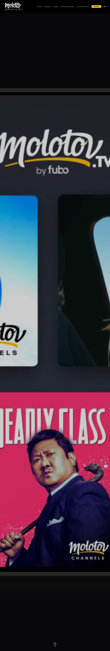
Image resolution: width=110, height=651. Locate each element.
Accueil (39, 6)
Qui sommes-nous (83, 6)
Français (106, 14)
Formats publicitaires (67, 6)
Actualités (47, 6)
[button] (55, 644)
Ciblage (55, 6)
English (105, 18)
